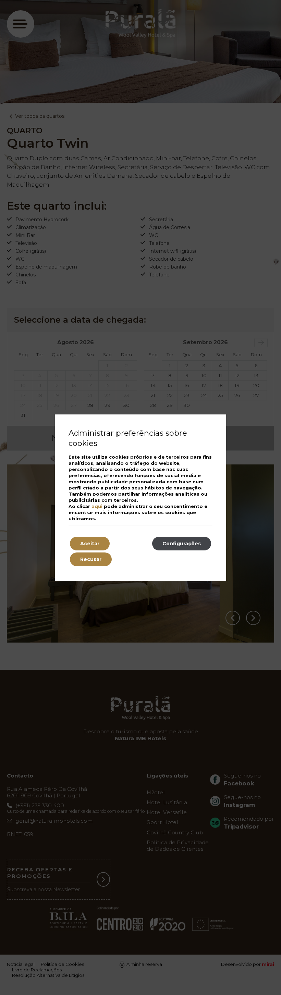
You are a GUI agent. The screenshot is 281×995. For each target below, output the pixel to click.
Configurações (181, 543)
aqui (96, 506)
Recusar (90, 559)
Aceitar (89, 543)
